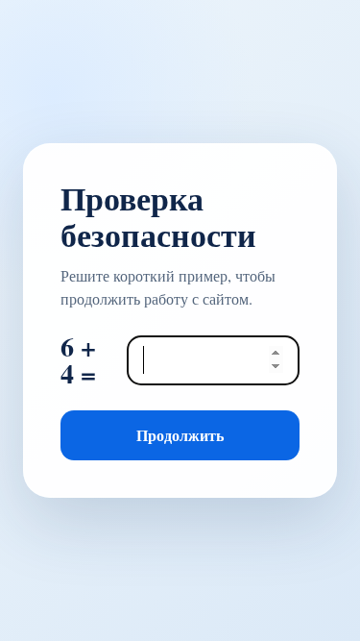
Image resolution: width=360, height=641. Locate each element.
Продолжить (180, 435)
